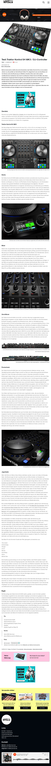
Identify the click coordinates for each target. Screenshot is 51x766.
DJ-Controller (20, 649)
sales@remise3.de (11, 745)
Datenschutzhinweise (7, 732)
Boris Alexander (6, 66)
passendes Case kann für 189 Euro (21, 131)
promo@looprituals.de (11, 746)
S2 (41, 116)
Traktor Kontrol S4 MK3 (37, 649)
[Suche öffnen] (44, 2)
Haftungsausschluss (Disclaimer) (10, 736)
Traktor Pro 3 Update (18, 114)
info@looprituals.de (12, 748)
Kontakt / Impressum (7, 731)
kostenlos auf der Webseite (9, 482)
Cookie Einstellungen (7, 734)
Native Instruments (28, 649)
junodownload (13, 511)
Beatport (4, 511)
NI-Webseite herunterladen (37, 505)
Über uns (4, 737)
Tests (9, 649)
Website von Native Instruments (31, 645)
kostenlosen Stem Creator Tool (12, 507)
